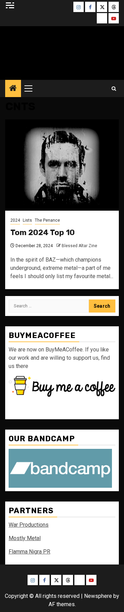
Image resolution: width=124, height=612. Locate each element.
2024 (15, 220)
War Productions (29, 524)
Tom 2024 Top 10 (42, 232)
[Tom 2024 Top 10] (62, 165)
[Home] (13, 89)
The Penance (47, 220)
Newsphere (98, 596)
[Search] (114, 88)
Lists (27, 220)
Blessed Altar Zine (79, 245)
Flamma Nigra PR (29, 551)
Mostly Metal (25, 538)
